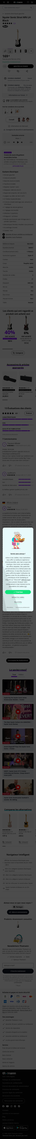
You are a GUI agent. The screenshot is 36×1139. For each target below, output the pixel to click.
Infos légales (10, 607)
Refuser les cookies (18, 597)
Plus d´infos (18, 602)
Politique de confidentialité (22, 607)
